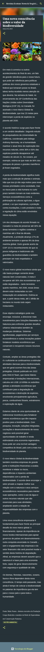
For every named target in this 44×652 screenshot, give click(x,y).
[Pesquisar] (40, 3)
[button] (4, 33)
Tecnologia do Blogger (23, 649)
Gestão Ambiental (10, 622)
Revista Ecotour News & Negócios (22, 3)
